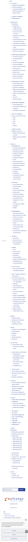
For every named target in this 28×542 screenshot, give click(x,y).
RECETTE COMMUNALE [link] (17, 114)
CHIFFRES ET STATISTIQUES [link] (18, 5)
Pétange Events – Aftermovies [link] (19, 457)
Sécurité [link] (15, 97)
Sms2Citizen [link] (16, 173)
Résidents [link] (13, 144)
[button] (25, 520)
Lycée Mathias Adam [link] (17, 198)
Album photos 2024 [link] (17, 441)
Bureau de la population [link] (18, 62)
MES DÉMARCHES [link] (16, 146)
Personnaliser (14, 538)
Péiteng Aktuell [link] (16, 460)
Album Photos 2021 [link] (17, 447)
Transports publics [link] (16, 318)
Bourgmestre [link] (16, 26)
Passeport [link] (15, 171)
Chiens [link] (14, 159)
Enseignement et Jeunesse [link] (19, 70)
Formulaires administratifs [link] (19, 148)
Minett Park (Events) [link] (16, 337)
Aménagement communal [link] (19, 110)
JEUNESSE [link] (14, 236)
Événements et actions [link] (18, 221)
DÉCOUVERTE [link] (15, 411)
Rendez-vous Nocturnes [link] (17, 477)
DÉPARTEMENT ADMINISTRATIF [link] (19, 54)
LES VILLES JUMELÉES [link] (17, 7)
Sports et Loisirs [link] (15, 369)
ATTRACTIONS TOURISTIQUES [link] (18, 399)
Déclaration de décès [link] (18, 161)
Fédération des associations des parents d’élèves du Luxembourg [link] (19, 303)
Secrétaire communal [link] (18, 56)
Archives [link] (15, 125)
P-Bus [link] (14, 249)
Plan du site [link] (7, 514)
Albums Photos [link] (15, 436)
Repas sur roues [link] (16, 251)
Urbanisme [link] (13, 380)
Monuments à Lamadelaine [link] (19, 405)
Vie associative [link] (14, 342)
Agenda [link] (12, 327)
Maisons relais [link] (16, 72)
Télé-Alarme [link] (16, 255)
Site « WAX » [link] (14, 413)
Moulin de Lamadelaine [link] (17, 377)
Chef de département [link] (18, 83)
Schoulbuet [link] (15, 205)
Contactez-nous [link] (15, 475)
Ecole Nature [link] (16, 188)
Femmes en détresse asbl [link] (19, 299)
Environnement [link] (16, 68)
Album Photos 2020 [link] (17, 449)
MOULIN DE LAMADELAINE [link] (18, 415)
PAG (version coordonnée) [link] (18, 392)
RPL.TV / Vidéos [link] (15, 455)
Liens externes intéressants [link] (18, 278)
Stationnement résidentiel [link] (18, 320)
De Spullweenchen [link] (17, 365)
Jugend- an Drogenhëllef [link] (18, 295)
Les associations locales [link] (17, 344)
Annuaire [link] (14, 473)
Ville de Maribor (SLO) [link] (18, 11)
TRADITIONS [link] (15, 420)
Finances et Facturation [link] (18, 74)
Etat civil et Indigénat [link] (18, 64)
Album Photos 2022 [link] (17, 445)
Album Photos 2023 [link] (17, 443)
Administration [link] (14, 22)
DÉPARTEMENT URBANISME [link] (18, 102)
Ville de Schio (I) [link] (16, 13)
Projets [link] (14, 223)
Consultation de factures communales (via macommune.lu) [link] (18, 177)
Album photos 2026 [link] (17, 437)
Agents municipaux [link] (17, 99)
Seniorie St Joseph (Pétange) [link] (19, 259)
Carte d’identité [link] (16, 155)
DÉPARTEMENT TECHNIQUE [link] (18, 81)
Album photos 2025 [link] (17, 439)
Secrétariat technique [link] (18, 85)
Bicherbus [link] (14, 333)
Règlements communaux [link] (19, 49)
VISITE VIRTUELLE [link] (16, 18)
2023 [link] (14, 123)
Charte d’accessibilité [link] (9, 515)
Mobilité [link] (13, 316)
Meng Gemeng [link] (16, 462)
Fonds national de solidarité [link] (19, 297)
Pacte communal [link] (16, 266)
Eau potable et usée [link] (17, 219)
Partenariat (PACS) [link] (17, 169)
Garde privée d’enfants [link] (18, 194)
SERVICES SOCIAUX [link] (16, 129)
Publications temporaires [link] (18, 434)
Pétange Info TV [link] (15, 453)
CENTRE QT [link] (14, 418)
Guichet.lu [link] (15, 283)
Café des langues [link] (16, 331)
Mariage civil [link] (16, 167)
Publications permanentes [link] (18, 432)
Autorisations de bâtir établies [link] (19, 394)
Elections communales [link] (18, 51)
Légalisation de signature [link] (19, 165)
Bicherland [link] (14, 339)
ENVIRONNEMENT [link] (16, 211)
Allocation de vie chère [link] (18, 150)
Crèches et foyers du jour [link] (18, 190)
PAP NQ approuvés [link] (16, 390)
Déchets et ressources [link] (18, 217)
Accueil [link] (14, 60)
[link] (4, 241)
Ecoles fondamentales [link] (18, 184)
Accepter (14, 530)
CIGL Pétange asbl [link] (17, 285)
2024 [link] (14, 121)
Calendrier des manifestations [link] (19, 329)
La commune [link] (14, 3)
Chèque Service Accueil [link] (18, 196)
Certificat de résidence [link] (18, 153)
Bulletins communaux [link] (17, 131)
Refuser (14, 534)
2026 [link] (14, 117)
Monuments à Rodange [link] (18, 407)
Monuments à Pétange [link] (18, 403)
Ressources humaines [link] (18, 76)
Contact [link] (12, 471)
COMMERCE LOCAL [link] (16, 422)
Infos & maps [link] (16, 228)
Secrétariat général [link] (17, 58)
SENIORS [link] (14, 247)
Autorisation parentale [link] (18, 151)
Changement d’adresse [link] (18, 157)
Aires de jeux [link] (16, 238)
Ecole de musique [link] (17, 186)
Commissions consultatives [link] (19, 43)
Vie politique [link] (15, 24)
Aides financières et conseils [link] (19, 215)
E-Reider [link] (13, 428)
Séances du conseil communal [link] (19, 116)
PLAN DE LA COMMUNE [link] (17, 16)
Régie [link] (14, 95)
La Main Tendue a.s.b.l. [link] (18, 311)
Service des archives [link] (17, 78)
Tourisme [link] (13, 397)
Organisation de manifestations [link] (19, 352)
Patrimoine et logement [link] (18, 87)
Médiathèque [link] (14, 430)
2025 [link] (14, 119)
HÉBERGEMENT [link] (15, 424)
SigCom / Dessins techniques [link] (19, 93)
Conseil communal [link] (17, 29)
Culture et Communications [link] (19, 66)
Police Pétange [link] (16, 307)
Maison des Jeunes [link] (17, 240)
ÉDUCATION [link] (14, 182)
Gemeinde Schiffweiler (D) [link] (19, 9)
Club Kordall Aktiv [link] (17, 257)
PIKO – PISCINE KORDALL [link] (17, 416)
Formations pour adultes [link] (18, 203)
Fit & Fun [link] (14, 335)
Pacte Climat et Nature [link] (18, 213)
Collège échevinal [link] (17, 28)
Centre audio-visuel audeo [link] (18, 371)
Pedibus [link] (15, 207)
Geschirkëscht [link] (16, 253)
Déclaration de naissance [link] (19, 163)
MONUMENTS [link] (15, 401)
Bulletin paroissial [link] (17, 309)
